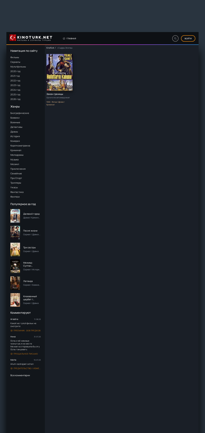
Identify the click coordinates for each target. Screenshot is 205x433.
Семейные (16, 173)
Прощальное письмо (26, 353)
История (15, 136)
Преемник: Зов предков (27, 330)
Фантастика (17, 192)
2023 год (15, 85)
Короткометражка (20, 145)
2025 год (15, 94)
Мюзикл (14, 164)
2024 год (15, 89)
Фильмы (14, 57)
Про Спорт (16, 178)
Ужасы (14, 187)
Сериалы (15, 61)
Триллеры (15, 182)
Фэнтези (15, 196)
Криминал (15, 150)
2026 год (15, 99)
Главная (71, 38)
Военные (15, 122)
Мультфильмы (18, 66)
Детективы (16, 126)
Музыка (14, 159)
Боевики (15, 117)
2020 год (15, 71)
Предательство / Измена (27, 368)
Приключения (18, 168)
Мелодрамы (17, 154)
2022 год (15, 80)
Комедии (15, 140)
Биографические (19, 113)
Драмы (14, 131)
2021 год (15, 75)
